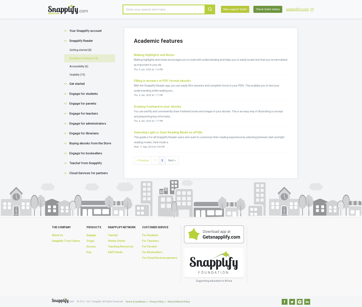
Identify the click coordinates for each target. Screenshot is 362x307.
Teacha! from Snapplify (85, 163)
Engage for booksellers (85, 153)
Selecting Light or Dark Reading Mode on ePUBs (168, 132)
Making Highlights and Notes (154, 55)
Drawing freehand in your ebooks (157, 106)
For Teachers (150, 240)
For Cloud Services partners (159, 257)
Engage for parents (82, 103)
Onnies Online (116, 240)
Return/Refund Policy (179, 301)
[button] (65, 31)
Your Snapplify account (85, 31)
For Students (150, 235)
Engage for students (83, 94)
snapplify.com (297, 9)
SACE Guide (115, 252)
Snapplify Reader (81, 41)
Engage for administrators (87, 123)
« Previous (143, 160)
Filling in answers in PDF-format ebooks (162, 81)
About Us (57, 235)
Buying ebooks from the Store (90, 143)
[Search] (210, 9)
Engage (91, 235)
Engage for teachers (83, 113)
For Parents (149, 246)
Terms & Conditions (135, 301)
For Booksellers (152, 252)
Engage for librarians (84, 133)
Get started (77, 84)
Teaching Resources (121, 246)
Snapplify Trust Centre (66, 240)
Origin (90, 240)
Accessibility (78, 66)
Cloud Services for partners (88, 173)
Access (91, 246)
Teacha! (113, 235)
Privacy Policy (157, 301)
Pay (89, 252)
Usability (77, 74)
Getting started (80, 49)
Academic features (83, 58)
